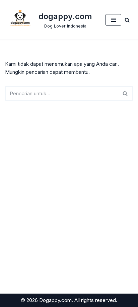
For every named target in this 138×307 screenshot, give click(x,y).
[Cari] (127, 19)
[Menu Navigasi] (113, 19)
